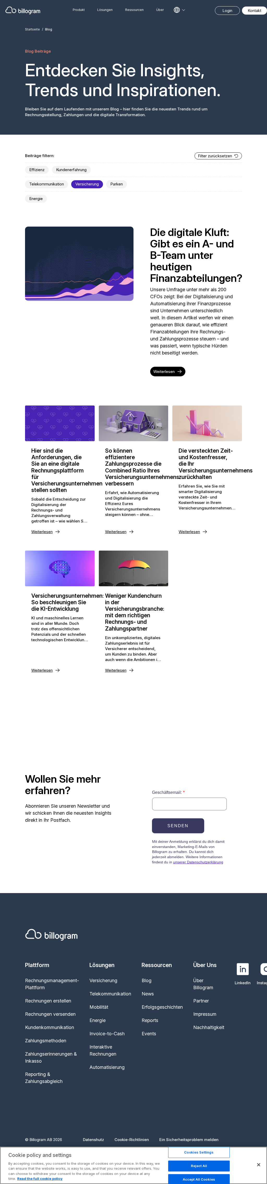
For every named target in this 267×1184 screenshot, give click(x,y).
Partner (201, 1001)
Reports (150, 1020)
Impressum (204, 1014)
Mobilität (98, 1007)
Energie (36, 198)
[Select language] (179, 10)
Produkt (79, 10)
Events (149, 1033)
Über (160, 10)
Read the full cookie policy (40, 1178)
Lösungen (105, 10)
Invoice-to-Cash (107, 1033)
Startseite (32, 29)
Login (227, 10)
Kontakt (254, 10)
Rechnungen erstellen (48, 1001)
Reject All (199, 1166)
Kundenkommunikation (49, 1027)
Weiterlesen (164, 371)
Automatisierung (107, 1067)
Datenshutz (93, 1139)
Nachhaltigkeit (208, 1027)
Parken (116, 184)
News (148, 993)
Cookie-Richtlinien (131, 1139)
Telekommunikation (46, 184)
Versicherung (87, 184)
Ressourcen (134, 10)
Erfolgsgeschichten (162, 1007)
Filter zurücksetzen (215, 155)
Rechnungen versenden (50, 1014)
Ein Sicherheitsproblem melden (189, 1139)
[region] (133, 1165)
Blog (146, 980)
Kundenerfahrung (71, 169)
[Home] (22, 10)
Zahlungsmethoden (45, 1040)
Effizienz (37, 169)
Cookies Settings (199, 1152)
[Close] (258, 1164)
